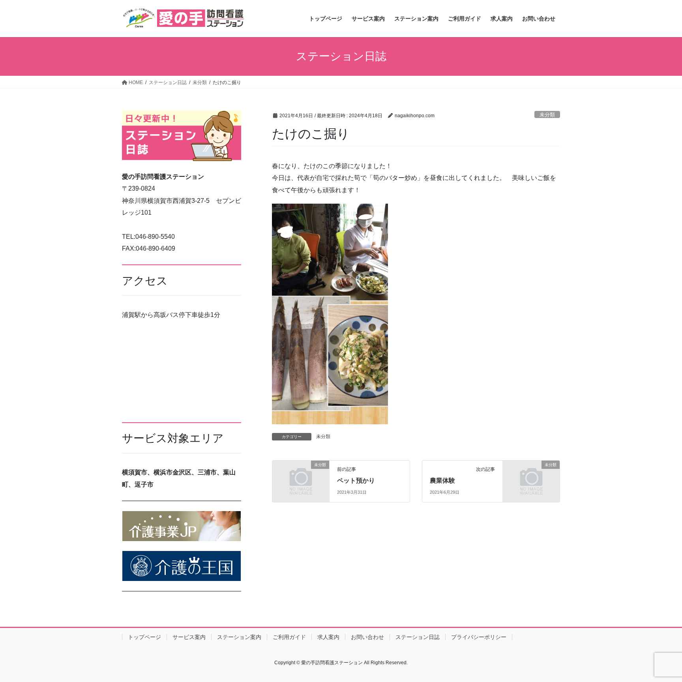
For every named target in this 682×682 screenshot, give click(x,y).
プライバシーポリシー (478, 637)
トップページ (144, 637)
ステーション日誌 (417, 637)
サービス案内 (189, 637)
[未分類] (300, 477)
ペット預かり (356, 480)
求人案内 (328, 637)
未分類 (547, 115)
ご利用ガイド (289, 637)
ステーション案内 (239, 637)
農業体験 (442, 480)
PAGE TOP (658, 654)
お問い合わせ (367, 637)
